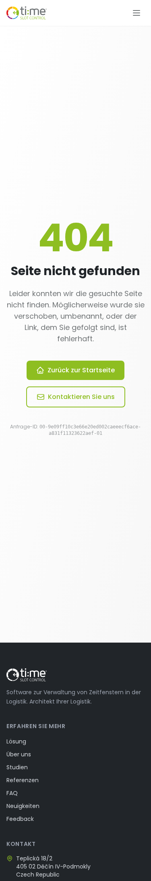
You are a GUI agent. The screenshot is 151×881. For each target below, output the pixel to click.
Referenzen (22, 780)
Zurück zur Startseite (81, 370)
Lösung (16, 741)
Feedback (20, 819)
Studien (17, 767)
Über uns (18, 754)
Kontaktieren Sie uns (81, 396)
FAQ (12, 793)
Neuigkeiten (22, 806)
